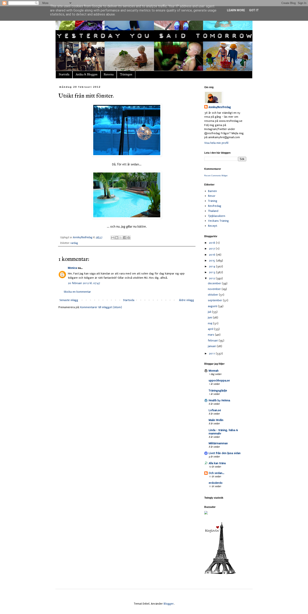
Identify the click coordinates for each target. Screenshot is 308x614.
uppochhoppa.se (219, 380)
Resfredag (214, 205)
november (215, 289)
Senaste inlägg (69, 300)
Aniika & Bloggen (86, 74)
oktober (213, 294)
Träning (212, 200)
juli (210, 311)
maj (210, 323)
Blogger (169, 603)
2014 (212, 266)
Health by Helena (219, 400)
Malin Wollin (216, 420)
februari (213, 340)
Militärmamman (218, 443)
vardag (74, 243)
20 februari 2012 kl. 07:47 (84, 283)
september (215, 300)
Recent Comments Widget (216, 176)
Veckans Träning (218, 220)
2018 (212, 242)
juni (210, 317)
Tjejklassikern (216, 216)
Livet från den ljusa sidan (225, 453)
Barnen (212, 191)
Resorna (109, 74)
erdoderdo (216, 482)
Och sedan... (216, 473)
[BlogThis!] (117, 238)
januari (212, 346)
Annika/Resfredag (219, 107)
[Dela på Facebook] (125, 238)
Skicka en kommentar (77, 291)
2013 (212, 272)
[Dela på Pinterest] (129, 238)
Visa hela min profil (216, 142)
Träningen (126, 74)
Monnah (214, 370)
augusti (213, 306)
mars (211, 334)
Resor (211, 195)
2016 (212, 254)
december (215, 283)
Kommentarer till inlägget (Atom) (101, 307)
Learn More (236, 10)
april (211, 329)
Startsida (64, 74)
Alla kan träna (217, 463)
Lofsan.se (215, 410)
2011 (212, 353)
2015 (212, 260)
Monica (72, 267)
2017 (212, 248)
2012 (212, 278)
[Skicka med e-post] (113, 238)
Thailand (213, 210)
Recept (212, 225)
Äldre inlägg (186, 300)
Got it (254, 10)
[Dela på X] (121, 238)
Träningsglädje (218, 390)
